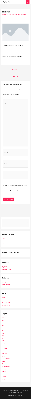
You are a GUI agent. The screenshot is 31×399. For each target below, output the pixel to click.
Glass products (6, 358)
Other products (6, 369)
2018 (3, 320)
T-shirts (4, 376)
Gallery (4, 356)
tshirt (3, 238)
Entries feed (5, 300)
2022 (3, 330)
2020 (3, 325)
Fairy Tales (4, 353)
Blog (3, 243)
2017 (3, 318)
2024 (3, 335)
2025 (3, 338)
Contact (4, 351)
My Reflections (6, 366)
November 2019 (6, 269)
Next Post (15, 76)
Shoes (3, 374)
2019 (3, 323)
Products (4, 371)
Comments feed (6, 302)
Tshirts (3, 241)
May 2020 (4, 267)
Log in (3, 297)
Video (3, 379)
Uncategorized (16, 14)
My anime (4, 364)
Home (3, 361)
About (3, 343)
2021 (3, 328)
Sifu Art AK (6, 2)
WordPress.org (6, 305)
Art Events (4, 282)
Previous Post (15, 69)
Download (6, 19)
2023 (3, 333)
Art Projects (5, 348)
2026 (3, 341)
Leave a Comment (6, 14)
